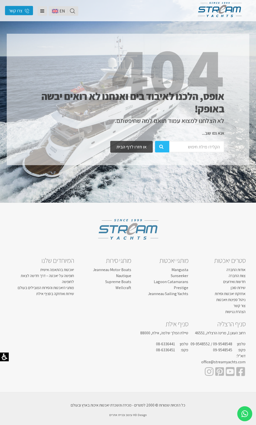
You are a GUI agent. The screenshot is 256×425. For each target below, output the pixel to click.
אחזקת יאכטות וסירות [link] (230, 293)
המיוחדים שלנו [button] (58, 260)
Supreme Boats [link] (118, 281)
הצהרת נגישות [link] (235, 311)
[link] (219, 18)
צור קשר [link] (240, 305)
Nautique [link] (123, 275)
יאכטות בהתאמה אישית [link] (57, 269)
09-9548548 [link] (222, 344)
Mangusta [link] (180, 269)
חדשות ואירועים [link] (234, 281)
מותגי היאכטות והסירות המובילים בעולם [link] (46, 287)
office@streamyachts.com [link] (223, 362)
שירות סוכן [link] (238, 287)
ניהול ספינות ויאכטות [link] (231, 299)
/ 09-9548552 (201, 344)
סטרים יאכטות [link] (230, 260)
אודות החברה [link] (236, 269)
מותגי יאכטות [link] (173, 260)
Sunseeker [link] (179, 275)
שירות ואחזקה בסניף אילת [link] (55, 293)
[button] (42, 11)
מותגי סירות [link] (118, 260)
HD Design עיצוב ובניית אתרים (128, 415)
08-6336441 (165, 344)
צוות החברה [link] (237, 275)
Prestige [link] (181, 287)
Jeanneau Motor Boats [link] (112, 269)
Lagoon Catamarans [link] (171, 281)
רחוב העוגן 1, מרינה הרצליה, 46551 (220, 333)
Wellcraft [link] (123, 287)
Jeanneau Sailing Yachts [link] (168, 293)
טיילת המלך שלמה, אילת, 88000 (164, 333)
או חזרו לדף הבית (131, 147)
